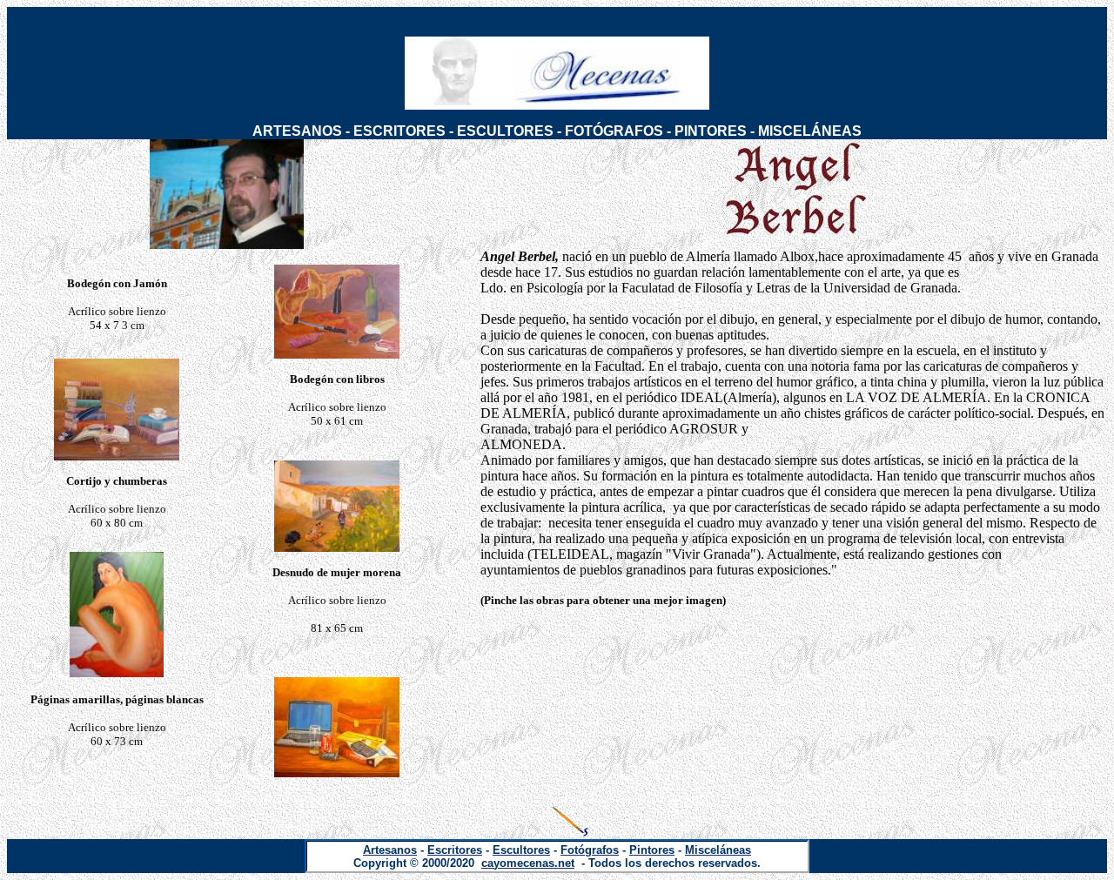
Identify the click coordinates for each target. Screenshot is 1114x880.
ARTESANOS (297, 131)
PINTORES (710, 131)
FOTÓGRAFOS (614, 131)
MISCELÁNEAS (810, 131)
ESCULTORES (505, 131)
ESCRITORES (399, 131)
